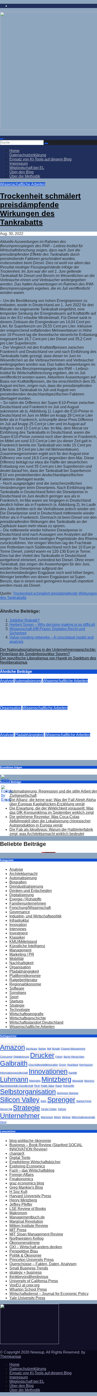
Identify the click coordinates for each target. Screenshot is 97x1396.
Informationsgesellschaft (14, 1072)
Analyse (7, 681)
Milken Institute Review (28, 1226)
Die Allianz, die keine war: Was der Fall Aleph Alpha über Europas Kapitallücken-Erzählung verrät (52, 802)
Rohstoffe (68, 1085)
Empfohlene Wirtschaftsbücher (35, 1162)
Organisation (10, 708)
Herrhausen (86, 1064)
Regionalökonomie (25, 984)
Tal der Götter (49, 1109)
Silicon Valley (20, 1099)
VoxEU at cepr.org (24, 1285)
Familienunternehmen (27, 903)
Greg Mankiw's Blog (26, 1187)
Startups (16, 1001)
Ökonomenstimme (24, 1243)
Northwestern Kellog (26, 1238)
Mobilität (16, 959)
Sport (13, 997)
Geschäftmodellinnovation (43, 1064)
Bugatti (56, 1048)
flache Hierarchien (74, 1056)
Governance (19, 912)
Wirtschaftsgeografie (26, 1014)
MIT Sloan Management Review (36, 1234)
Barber (42, 1048)
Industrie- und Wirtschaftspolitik (35, 916)
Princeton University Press (31, 1260)
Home (14, 151)
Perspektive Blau (23, 1251)
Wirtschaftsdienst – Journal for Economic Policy (49, 1294)
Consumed (6, 1056)
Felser (59, 1056)
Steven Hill (6, 1109)
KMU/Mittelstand (23, 942)
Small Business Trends (28, 1268)
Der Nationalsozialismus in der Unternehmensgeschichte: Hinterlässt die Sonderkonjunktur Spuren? (48, 652)
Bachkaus (31, 1048)
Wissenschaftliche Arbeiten (22, 184)
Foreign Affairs (21, 1175)
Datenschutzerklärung (27, 155)
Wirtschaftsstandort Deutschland (36, 1022)
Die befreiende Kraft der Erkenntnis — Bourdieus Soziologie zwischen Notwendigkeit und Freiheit (43, 719)
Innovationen (48, 1071)
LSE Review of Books (27, 1209)
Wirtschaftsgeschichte (27, 1018)
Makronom (18, 1213)
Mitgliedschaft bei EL (26, 168)
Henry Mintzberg (23, 1200)
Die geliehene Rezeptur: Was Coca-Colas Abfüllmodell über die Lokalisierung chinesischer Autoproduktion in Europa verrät (50, 821)
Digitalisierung (21, 895)
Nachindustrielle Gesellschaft (16, 1085)
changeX (16, 1153)
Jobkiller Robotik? (24, 620)
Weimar (66, 1117)
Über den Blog (21, 172)
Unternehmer (20, 1116)
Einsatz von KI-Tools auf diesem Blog (40, 159)
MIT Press (17, 1230)
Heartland (72, 1064)
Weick (57, 1117)
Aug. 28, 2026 (11, 704)
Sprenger (61, 1099)
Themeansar (10, 1356)
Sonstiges (17, 993)
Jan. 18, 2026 (11, 758)
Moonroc (89, 1080)
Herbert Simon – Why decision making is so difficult (52, 625)
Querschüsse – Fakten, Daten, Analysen (43, 1264)
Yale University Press (27, 1298)
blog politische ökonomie (30, 1141)
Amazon (12, 1047)
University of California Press (33, 1281)
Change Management (73, 1048)
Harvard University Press (30, 1196)
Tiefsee (62, 1109)
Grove (62, 1064)
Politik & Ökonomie (25, 1255)
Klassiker (17, 937)
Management (20, 950)
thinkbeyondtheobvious (28, 1277)
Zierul (3, 1122)
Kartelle (73, 1072)
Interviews (17, 929)
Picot (37, 1085)
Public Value (47, 1085)
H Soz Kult (18, 1192)
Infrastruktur (19, 920)
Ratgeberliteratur (23, 980)
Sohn (43, 1101)
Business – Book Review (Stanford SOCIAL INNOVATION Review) (45, 1147)
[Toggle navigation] (2, 139)
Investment (18, 933)
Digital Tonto (19, 1158)
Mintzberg (56, 1079)
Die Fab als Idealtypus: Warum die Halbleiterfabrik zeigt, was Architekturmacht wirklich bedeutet (51, 831)
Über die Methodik (24, 176)
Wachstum (47, 1117)
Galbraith (14, 1063)
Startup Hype (83, 1101)
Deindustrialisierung (26, 886)
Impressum (18, 163)
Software (16, 988)
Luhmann (14, 1079)
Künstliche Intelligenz (27, 946)
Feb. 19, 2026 (11, 731)
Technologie (19, 1010)
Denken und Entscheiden (30, 891)
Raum (58, 1085)
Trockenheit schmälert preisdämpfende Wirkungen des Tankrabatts (40, 209)
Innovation (18, 925)
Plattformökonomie (25, 976)
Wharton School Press (28, 1289)
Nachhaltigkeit (21, 963)
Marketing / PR (21, 954)
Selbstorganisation (28, 1091)
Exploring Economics (27, 1166)
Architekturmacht (23, 874)
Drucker (30, 704)
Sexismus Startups (67, 1093)
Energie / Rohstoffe (25, 899)
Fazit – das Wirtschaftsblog (31, 1170)
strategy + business (25, 1272)
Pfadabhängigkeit (29, 735)
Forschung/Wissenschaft (30, 908)
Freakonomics (21, 1179)
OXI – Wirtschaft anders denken (35, 1247)
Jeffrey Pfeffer (20, 1204)
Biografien (18, 882)
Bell (49, 1048)
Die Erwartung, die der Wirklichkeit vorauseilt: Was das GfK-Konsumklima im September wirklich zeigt (51, 810)
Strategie (16, 1005)
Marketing (34, 1080)
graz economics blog (26, 1183)
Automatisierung (28, 681)
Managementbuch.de (27, 1217)
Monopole (77, 1080)
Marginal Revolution (26, 1221)
